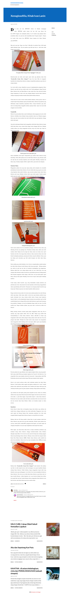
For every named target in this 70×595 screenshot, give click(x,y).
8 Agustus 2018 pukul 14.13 (28, 494)
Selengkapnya (40, 587)
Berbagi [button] (53, 28)
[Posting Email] (25, 483)
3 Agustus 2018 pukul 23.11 (23, 490)
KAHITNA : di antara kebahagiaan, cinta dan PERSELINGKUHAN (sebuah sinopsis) (26, 571)
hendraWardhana (16, 3)
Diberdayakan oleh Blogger (36, 592)
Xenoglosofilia (54, 35)
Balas (15, 500)
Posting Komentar (18, 587)
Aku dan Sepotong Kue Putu (22, 547)
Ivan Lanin (53, 33)
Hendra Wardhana (20, 494)
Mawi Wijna (16, 490)
